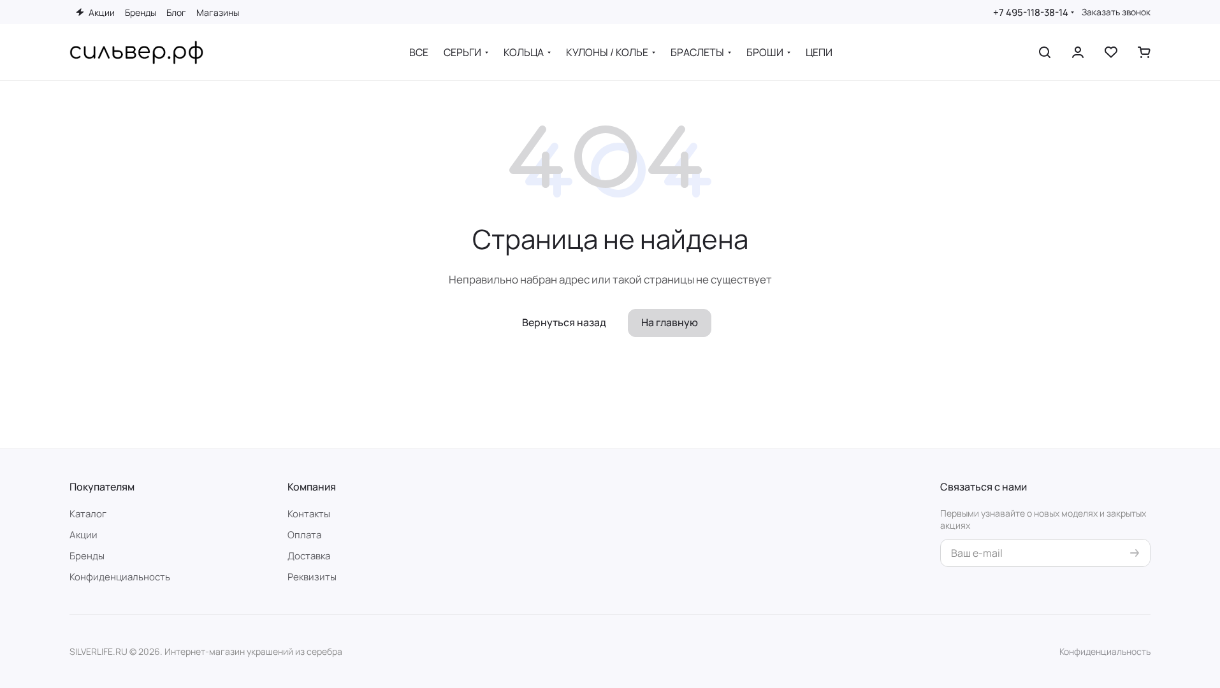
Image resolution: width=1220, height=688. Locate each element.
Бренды (87, 556)
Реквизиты (312, 577)
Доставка (308, 556)
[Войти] (1077, 52)
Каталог (87, 513)
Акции (83, 534)
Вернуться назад (564, 322)
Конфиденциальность (119, 577)
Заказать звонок (1116, 12)
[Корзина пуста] (1144, 52)
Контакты (308, 513)
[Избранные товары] (1111, 52)
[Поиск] (1044, 52)
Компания (311, 487)
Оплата (304, 534)
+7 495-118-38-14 (1030, 12)
